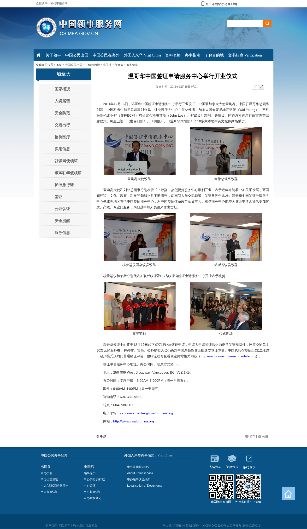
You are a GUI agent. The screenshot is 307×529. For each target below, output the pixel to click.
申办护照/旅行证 (94, 479)
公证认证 (62, 209)
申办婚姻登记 (92, 498)
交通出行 (62, 125)
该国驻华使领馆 (68, 173)
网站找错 (78, 525)
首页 (59, 65)
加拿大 (119, 65)
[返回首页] (288, 493)
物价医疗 (62, 137)
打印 (252, 436)
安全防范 (62, 113)
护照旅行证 (64, 185)
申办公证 (89, 485)
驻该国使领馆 (66, 161)
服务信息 (132, 65)
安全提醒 (62, 221)
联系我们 (51, 525)
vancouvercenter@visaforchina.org (146, 413)
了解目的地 (92, 65)
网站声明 (65, 525)
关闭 (265, 436)
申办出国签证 (49, 479)
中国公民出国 (73, 65)
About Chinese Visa (140, 473)
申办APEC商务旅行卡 (54, 485)
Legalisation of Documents (144, 485)
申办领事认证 (49, 492)
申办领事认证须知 (138, 479)
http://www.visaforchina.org (133, 421)
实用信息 (62, 149)
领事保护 (89, 473)
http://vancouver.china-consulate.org (228, 356)
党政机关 (91, 525)
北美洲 (107, 65)
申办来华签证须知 (138, 467)
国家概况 (62, 89)
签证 (58, 197)
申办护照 (46, 473)
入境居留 (62, 101)
